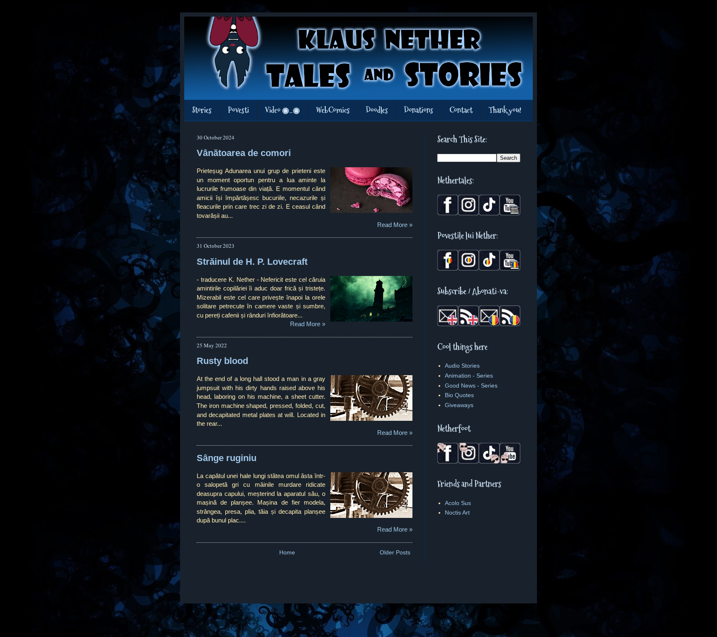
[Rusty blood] (370, 398)
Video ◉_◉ (282, 110)
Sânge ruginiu (226, 458)
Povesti (238, 110)
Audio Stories (462, 365)
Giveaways (459, 405)
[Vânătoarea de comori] (370, 190)
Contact (461, 110)
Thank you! (505, 110)
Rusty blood (222, 361)
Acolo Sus (458, 503)
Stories (202, 110)
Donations (418, 110)
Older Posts (395, 552)
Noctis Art (457, 512)
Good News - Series (471, 385)
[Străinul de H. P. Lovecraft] (370, 299)
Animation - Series (469, 375)
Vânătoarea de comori (244, 153)
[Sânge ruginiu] (370, 495)
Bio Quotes (459, 395)
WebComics (333, 110)
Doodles (377, 110)
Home (287, 552)
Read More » (394, 224)
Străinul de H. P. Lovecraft (252, 261)
